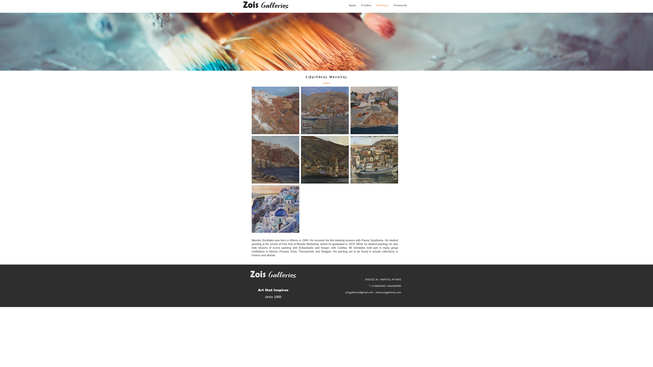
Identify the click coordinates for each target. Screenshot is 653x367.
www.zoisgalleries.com (388, 292)
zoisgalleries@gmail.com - (360, 292)
